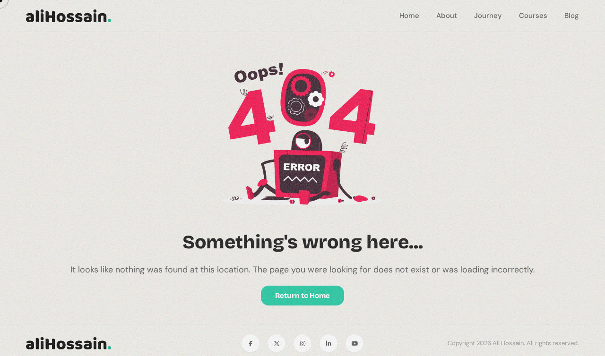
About (446, 15)
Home (409, 15)
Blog (571, 15)
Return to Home (302, 295)
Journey (488, 15)
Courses (533, 15)
